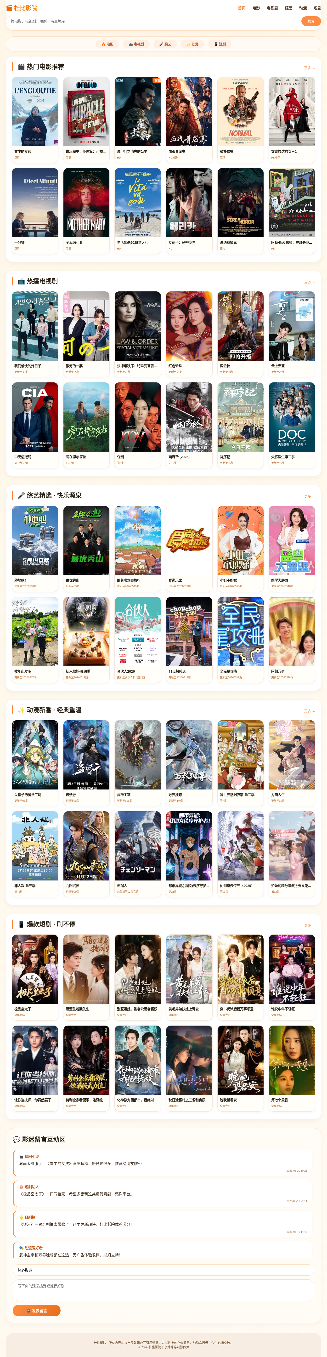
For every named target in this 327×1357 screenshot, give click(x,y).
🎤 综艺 (165, 44)
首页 (242, 8)
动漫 (303, 8)
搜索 (311, 21)
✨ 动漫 (192, 44)
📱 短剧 (220, 44)
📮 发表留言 (36, 1311)
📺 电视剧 (136, 44)
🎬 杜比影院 (21, 8)
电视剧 (272, 8)
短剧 (317, 8)
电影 (256, 8)
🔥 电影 (107, 44)
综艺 (289, 8)
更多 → (309, 67)
